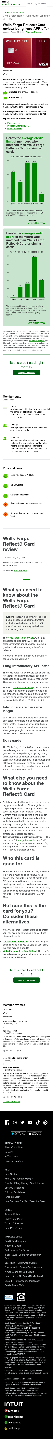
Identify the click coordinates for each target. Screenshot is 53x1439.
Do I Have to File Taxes (17, 1250)
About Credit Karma (15, 1147)
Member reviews (14, 128)
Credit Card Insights (15, 1241)
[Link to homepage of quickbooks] (26, 1422)
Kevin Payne (20, 570)
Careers (9, 1152)
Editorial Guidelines (15, 1192)
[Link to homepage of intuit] (26, 1404)
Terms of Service (14, 1223)
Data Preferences (14, 1228)
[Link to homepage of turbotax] (26, 1410)
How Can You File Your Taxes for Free (25, 1201)
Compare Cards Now (26, 372)
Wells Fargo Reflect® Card (20, 637)
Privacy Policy (12, 1214)
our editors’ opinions (37, 340)
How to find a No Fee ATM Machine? (24, 1276)
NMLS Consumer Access (22, 1325)
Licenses (8, 1325)
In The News (11, 1156)
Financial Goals (13, 1245)
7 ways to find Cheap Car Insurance (23, 1267)
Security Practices (14, 1187)
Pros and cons (13, 123)
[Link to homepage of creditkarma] (26, 1416)
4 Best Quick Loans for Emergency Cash (23, 1256)
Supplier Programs (14, 1161)
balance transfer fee (23, 687)
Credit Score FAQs (14, 1285)
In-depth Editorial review (18, 125)
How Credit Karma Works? (19, 1178)
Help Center (11, 1174)
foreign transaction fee (29, 840)
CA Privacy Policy (14, 1219)
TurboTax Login (12, 1196)
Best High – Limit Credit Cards (21, 1262)
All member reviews (11, 1101)
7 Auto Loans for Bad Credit (19, 1271)
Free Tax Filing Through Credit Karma (24, 1183)
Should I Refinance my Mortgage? (22, 1280)
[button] (50, 3)
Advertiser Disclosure (34, 32)
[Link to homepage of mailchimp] (26, 1428)
